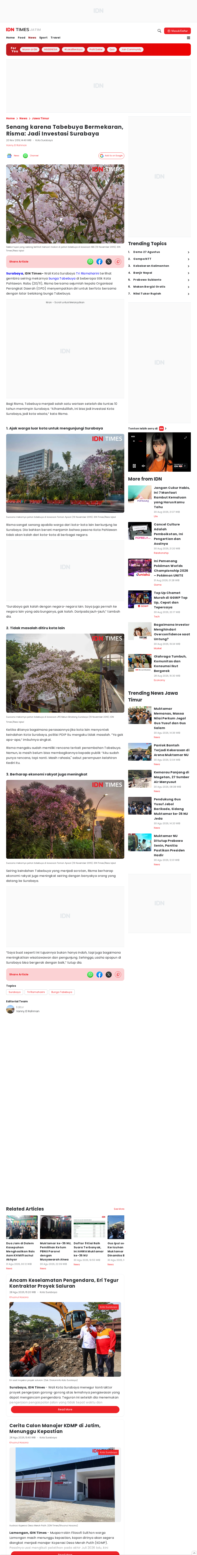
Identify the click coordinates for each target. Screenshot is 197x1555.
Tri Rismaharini (87, 273)
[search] (159, 31)
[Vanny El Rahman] (10, 1009)
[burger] (188, 38)
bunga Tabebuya (62, 278)
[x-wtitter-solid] (109, 261)
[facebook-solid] (99, 261)
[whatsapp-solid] (90, 261)
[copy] (118, 261)
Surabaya (14, 273)
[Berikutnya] (125, 1198)
